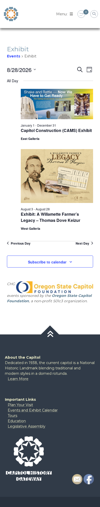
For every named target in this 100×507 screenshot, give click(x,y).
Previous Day (21, 243)
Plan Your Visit (20, 405)
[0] (81, 14)
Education (17, 421)
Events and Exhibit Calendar (33, 410)
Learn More (18, 379)
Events (13, 56)
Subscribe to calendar (47, 261)
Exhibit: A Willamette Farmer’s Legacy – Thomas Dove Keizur (50, 217)
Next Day (82, 243)
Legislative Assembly (26, 426)
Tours (12, 415)
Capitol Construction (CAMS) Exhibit (56, 130)
